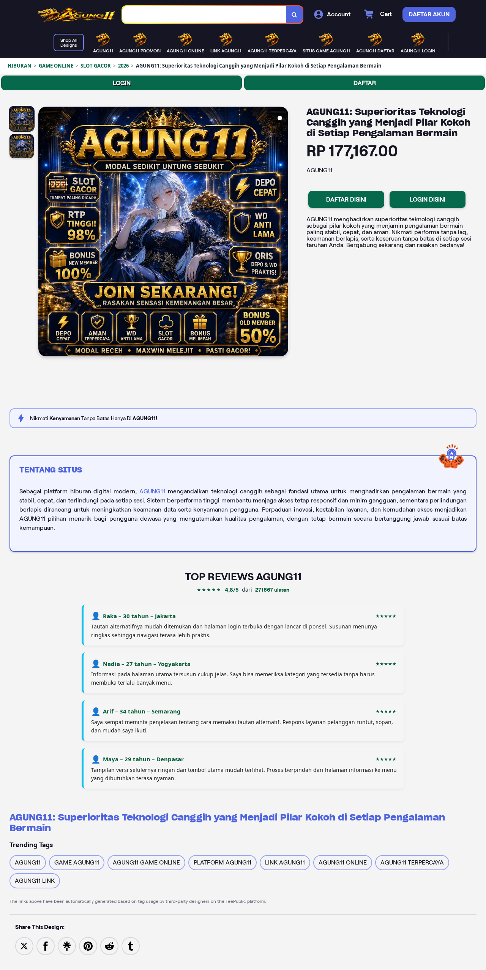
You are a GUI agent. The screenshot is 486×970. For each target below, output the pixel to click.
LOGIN (122, 83)
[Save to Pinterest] (88, 945)
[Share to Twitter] (24, 945)
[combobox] (204, 14)
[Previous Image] (44, 233)
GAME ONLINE (56, 65)
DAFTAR (364, 83)
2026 (123, 65)
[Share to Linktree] (67, 945)
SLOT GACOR (95, 65)
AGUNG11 (152, 491)
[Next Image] (282, 233)
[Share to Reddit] (109, 945)
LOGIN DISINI (427, 199)
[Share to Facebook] (45, 945)
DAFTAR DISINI (346, 199)
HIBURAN (20, 65)
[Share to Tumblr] (131, 945)
